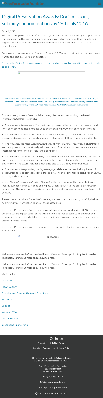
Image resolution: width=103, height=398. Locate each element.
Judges (6, 306)
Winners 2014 (9, 312)
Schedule (7, 299)
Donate (62, 343)
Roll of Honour (10, 318)
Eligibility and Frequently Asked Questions (24, 293)
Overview (7, 280)
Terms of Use (49, 348)
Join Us (53, 343)
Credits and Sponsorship (15, 325)
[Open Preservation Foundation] (23, 4)
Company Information (56, 387)
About (42, 387)
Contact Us (43, 343)
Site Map (37, 348)
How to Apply (9, 287)
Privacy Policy (63, 348)
